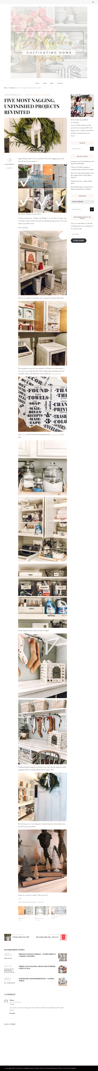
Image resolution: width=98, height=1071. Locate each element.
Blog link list (41, 902)
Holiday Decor (9, 969)
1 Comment (9, 168)
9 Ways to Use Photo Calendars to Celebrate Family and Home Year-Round (82, 168)
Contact (37, 83)
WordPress (73, 1068)
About (45, 83)
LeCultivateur (9, 164)
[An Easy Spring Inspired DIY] (58, 910)
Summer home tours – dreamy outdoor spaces (81, 182)
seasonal (36, 94)
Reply (13, 1013)
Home (51, 83)
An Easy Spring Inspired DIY (57, 915)
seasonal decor (45, 94)
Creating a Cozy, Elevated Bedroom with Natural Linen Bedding (82, 162)
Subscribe (78, 240)
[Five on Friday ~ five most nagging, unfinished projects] (25, 910)
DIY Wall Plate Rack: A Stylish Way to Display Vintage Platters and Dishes (82, 188)
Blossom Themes (58, 1068)
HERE (23, 434)
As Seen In (60, 83)
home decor (28, 94)
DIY (5, 983)
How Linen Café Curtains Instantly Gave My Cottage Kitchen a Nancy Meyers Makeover (82, 175)
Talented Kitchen (56, 374)
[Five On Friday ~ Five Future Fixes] (42, 910)
